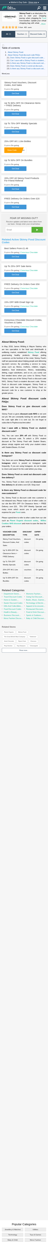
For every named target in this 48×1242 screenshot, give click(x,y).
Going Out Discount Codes (34, 597)
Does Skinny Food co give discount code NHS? (26, 58)
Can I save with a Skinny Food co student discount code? (27, 60)
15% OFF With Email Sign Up (18, 302)
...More (43, 24)
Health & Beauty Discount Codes (10, 612)
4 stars (12, 27)
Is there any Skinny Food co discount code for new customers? (27, 69)
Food (44, 18)
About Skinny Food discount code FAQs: (24, 55)
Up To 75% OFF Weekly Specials (20, 123)
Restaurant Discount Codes (34, 609)
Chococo (33, 641)
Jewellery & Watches (13, 1229)
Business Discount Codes (11, 615)
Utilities (35, 1229)
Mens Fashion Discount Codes (13, 618)
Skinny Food (33, 352)
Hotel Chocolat (9, 641)
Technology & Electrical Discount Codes (35, 603)
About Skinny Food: (16, 52)
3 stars (9, 27)
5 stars (16, 27)
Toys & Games (35, 1235)
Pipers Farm (22, 641)
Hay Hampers (21, 645)
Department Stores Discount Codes (11, 594)
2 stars (6, 27)
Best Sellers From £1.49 (16, 248)
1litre (22, 150)
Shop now (32, 2)
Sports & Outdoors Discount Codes (33, 615)
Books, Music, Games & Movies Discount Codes (36, 600)
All (8, 34)
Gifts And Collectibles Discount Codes (12, 606)
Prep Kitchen (8, 645)
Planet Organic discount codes (24, 521)
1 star (3, 27)
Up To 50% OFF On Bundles (18, 160)
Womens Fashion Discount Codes (33, 594)
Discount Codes (37, 34)
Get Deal (15, 93)
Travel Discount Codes (13, 597)
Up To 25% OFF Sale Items (17, 266)
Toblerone (33, 636)
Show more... (24, 650)
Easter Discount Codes (13, 603)
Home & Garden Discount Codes (10, 600)
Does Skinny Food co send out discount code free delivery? (26, 66)
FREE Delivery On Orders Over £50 (22, 284)
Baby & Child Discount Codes (35, 618)
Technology (12, 1235)
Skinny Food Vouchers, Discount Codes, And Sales (20, 83)
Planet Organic (9, 632)
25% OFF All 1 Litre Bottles (17, 141)
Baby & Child (13, 1240)
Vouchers (22, 34)
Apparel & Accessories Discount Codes (35, 606)
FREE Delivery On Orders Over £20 (22, 198)
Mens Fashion (35, 1240)
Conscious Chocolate (29, 252)
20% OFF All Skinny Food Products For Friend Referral (21, 179)
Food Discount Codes (12, 609)
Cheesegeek (34, 645)
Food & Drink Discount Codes (35, 612)
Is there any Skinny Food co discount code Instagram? (27, 63)
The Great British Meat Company (14, 636)
